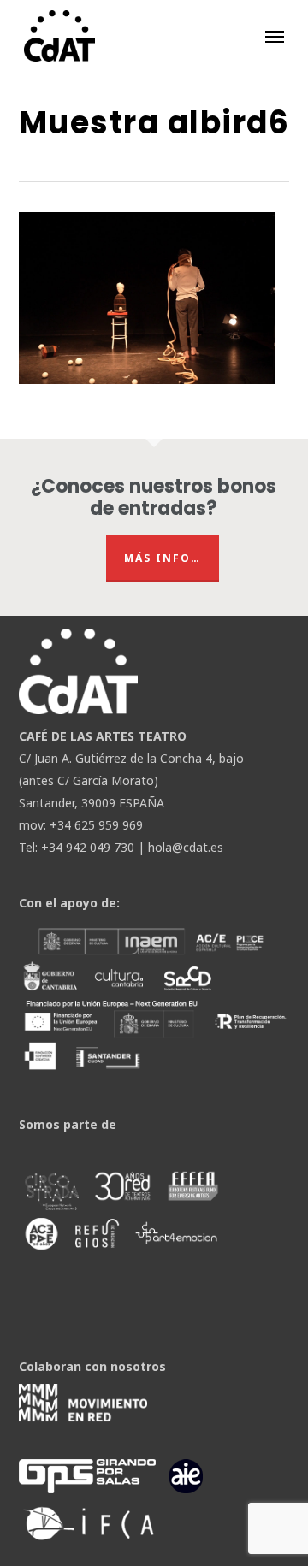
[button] (274, 35)
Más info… (162, 558)
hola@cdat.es (185, 847)
